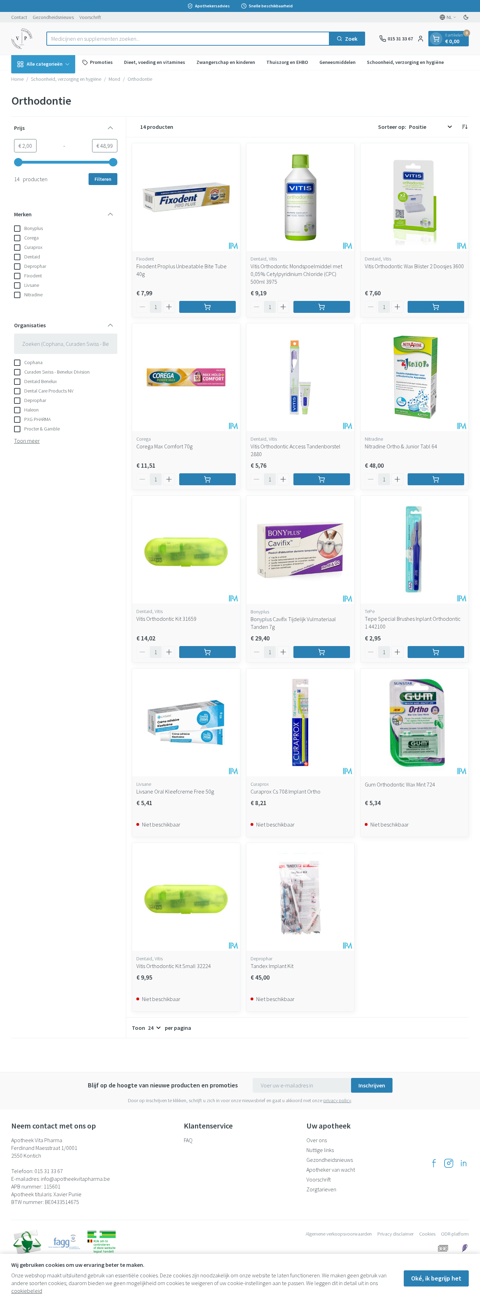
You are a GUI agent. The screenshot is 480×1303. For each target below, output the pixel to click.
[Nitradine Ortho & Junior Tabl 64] (414, 377)
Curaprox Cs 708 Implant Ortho (285, 791)
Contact (19, 17)
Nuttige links (320, 1149)
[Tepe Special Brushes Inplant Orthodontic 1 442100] (414, 550)
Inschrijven (371, 1085)
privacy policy (337, 1100)
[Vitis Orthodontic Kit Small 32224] (186, 897)
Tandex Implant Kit (272, 965)
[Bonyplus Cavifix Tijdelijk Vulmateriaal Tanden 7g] (300, 550)
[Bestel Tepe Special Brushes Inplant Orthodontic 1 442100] (436, 652)
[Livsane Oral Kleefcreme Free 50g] (186, 722)
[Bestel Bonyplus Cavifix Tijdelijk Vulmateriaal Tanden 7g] (321, 652)
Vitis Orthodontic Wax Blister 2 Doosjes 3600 (414, 266)
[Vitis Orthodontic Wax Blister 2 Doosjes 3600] (414, 197)
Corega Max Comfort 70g (164, 446)
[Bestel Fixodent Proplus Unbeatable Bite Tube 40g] (207, 307)
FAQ (188, 1140)
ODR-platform (455, 1234)
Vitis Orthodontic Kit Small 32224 (173, 965)
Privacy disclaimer (395, 1234)
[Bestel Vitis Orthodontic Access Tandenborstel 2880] (321, 479)
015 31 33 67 (48, 1170)
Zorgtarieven (321, 1189)
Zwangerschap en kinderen (225, 62)
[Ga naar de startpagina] (21, 38)
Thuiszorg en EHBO (287, 62)
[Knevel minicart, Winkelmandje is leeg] (436, 38)
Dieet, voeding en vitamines (154, 62)
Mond (114, 79)
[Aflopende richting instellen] (464, 126)
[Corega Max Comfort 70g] (186, 377)
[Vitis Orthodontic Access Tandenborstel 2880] (300, 377)
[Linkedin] (463, 1163)
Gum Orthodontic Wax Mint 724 (400, 784)
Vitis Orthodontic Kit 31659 (166, 618)
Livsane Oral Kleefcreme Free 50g (175, 791)
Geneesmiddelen (337, 62)
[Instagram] (448, 1163)
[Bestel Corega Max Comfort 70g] (207, 479)
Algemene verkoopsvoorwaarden (339, 1234)
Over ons (316, 1140)
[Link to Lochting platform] (464, 1248)
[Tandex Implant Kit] (300, 897)
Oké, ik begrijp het (436, 1278)
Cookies (427, 1234)
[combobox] (188, 39)
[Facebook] (434, 1163)
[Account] (420, 38)
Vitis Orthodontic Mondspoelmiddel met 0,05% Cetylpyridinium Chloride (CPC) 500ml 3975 (296, 274)
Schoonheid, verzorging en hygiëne (405, 62)
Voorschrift (90, 17)
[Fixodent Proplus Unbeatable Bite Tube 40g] (186, 197)
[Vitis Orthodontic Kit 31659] (186, 550)
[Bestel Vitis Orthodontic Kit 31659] (207, 652)
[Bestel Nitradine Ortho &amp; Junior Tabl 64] (436, 479)
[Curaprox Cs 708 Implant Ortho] (300, 722)
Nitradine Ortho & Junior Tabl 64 (401, 446)
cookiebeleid (26, 1290)
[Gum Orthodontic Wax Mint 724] (414, 722)
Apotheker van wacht (330, 1169)
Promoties (101, 62)
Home (17, 79)
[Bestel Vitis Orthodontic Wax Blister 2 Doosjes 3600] (436, 307)
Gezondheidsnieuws (53, 17)
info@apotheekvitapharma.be (75, 1178)
